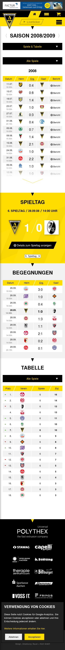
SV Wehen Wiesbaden (31, 489)
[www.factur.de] (32, 5)
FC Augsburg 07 (31, 483)
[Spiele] (20, 85)
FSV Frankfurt (31, 465)
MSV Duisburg (31, 418)
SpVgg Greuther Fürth (31, 424)
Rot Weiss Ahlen (31, 412)
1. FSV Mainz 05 (31, 400)
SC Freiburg (31, 406)
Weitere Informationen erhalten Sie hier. (24, 628)
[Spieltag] (26, 289)
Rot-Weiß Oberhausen (31, 495)
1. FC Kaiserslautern (31, 394)
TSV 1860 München (31, 477)
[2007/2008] (6, 35)
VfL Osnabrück (31, 447)
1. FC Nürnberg (31, 471)
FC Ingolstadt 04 (31, 453)
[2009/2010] (59, 35)
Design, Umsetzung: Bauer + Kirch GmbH (32, 644)
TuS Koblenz (31, 441)
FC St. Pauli (31, 459)
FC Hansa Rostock (31, 436)
